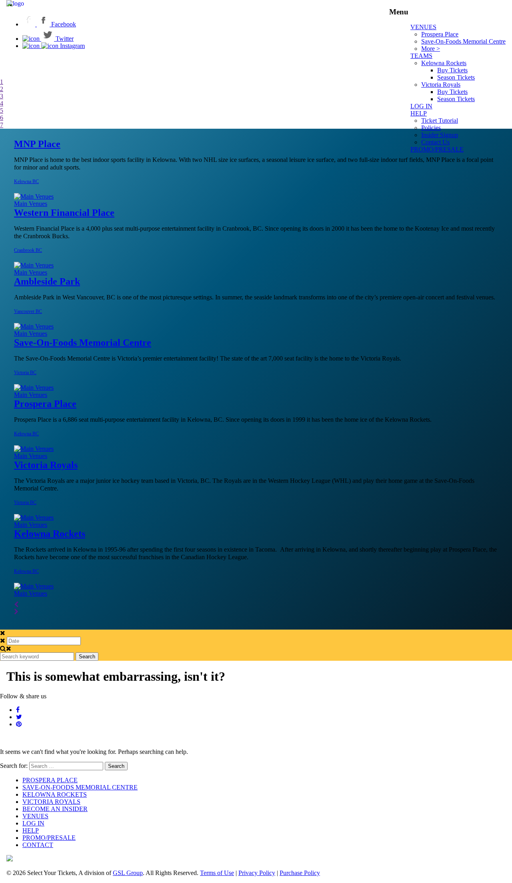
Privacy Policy (256, 872)
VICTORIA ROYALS (51, 801)
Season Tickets (456, 77)
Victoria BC (25, 372)
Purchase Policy (300, 872)
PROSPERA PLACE (50, 780)
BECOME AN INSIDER (55, 808)
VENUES (423, 27)
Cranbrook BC (28, 250)
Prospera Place (439, 34)
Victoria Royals (440, 84)
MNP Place (37, 144)
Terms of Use (217, 872)
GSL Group (128, 872)
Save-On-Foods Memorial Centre (463, 41)
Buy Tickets (452, 70)
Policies (431, 127)
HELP (418, 113)
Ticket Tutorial (439, 120)
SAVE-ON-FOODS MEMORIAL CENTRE (80, 787)
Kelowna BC (26, 181)
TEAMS (421, 55)
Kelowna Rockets (443, 63)
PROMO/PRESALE (437, 149)
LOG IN (33, 823)
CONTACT (37, 844)
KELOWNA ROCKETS (54, 794)
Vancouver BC (28, 311)
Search (87, 657)
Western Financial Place (64, 212)
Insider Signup (439, 135)
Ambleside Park (47, 281)
